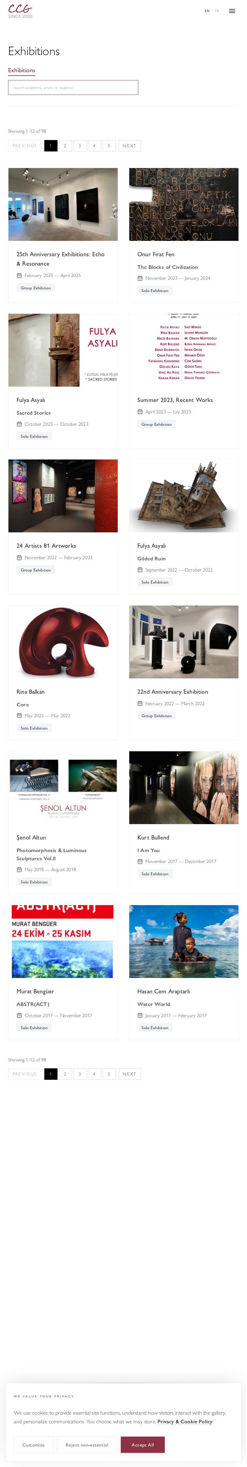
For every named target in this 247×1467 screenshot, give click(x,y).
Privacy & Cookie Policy (185, 1421)
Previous (25, 145)
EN (207, 10)
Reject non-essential (87, 1444)
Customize (33, 1444)
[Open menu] (232, 11)
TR (217, 10)
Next (130, 145)
